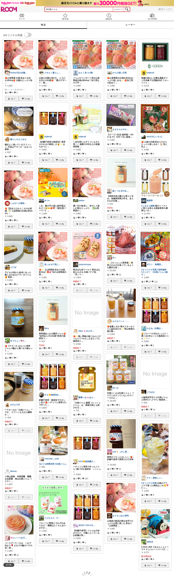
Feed (22, 16)
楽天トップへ (165, 9)
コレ (12, 99)
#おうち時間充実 (46, 464)
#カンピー (146, 272)
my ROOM (152, 16)
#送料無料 (162, 270)
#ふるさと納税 (148, 206)
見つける (65, 16)
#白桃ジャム (60, 464)
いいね (27, 99)
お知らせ (108, 16)
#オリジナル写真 (149, 270)
